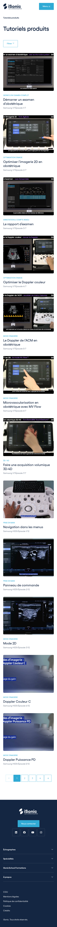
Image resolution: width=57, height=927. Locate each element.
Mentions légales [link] (11, 896)
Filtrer (9, 43)
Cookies (7, 906)
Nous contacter (28, 823)
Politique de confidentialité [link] (15, 901)
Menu (45, 6)
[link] (16, 832)
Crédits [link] (6, 910)
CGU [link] (5, 892)
